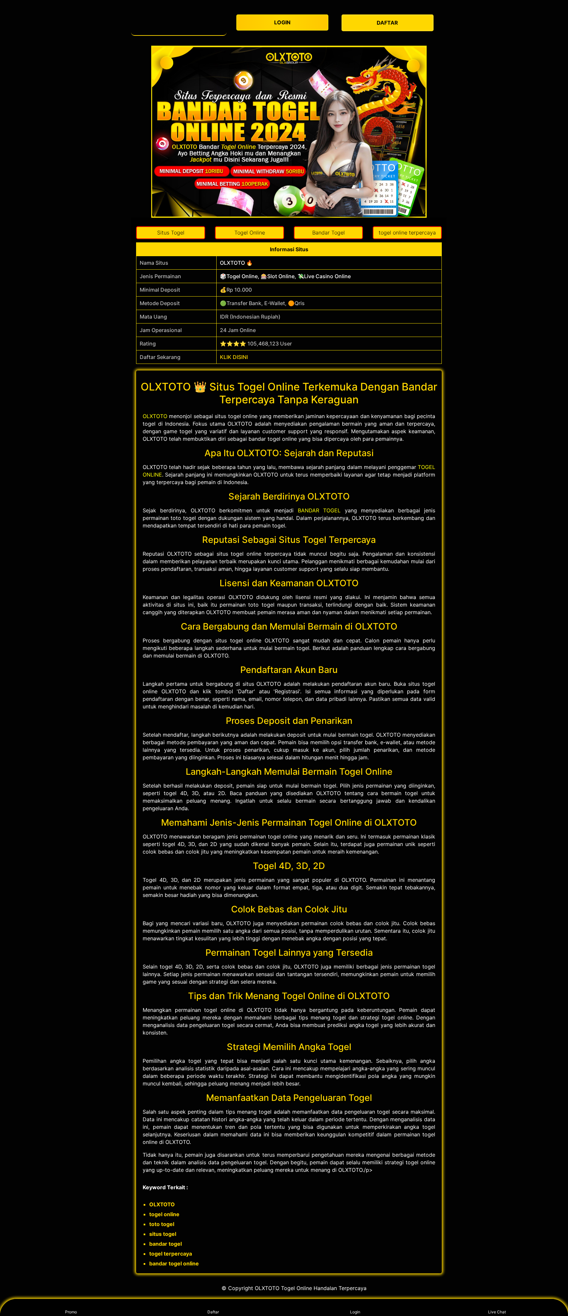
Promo (71, 1311)
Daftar (213, 1311)
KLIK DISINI (234, 357)
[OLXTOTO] (178, 23)
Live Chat (497, 1311)
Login (355, 1311)
